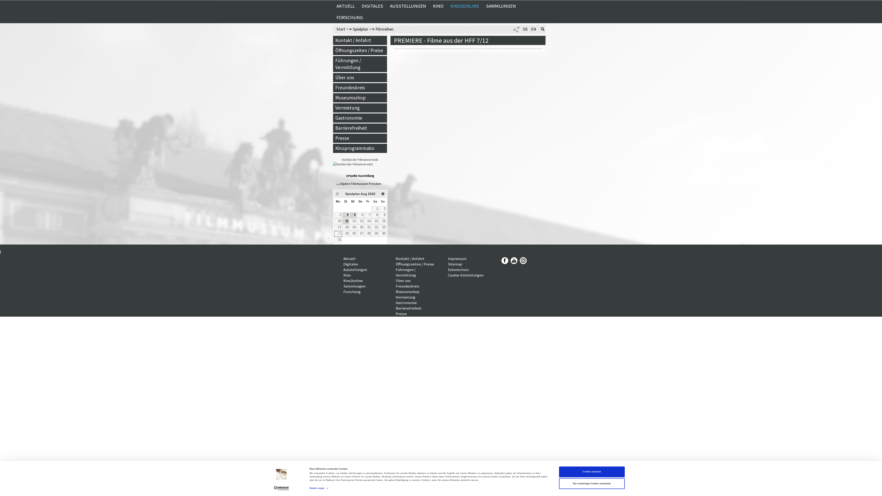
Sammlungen (501, 6)
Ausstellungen (408, 6)
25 (346, 233)
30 (383, 233)
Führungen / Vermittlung (348, 63)
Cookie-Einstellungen (465, 275)
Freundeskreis (350, 88)
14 (368, 221)
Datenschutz (458, 269)
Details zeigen (317, 488)
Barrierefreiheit (351, 128)
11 (346, 221)
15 (376, 221)
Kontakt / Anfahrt (353, 40)
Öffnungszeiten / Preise (359, 50)
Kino (438, 6)
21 (368, 227)
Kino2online (464, 6)
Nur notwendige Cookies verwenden (592, 483)
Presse (342, 138)
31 (339, 239)
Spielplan (360, 29)
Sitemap (455, 264)
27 (361, 233)
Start (340, 29)
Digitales (372, 6)
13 (361, 221)
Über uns (344, 77)
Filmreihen (384, 29)
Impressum (457, 258)
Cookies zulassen (592, 472)
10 (339, 221)
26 (354, 233)
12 (354, 221)
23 (383, 227)
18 (346, 227)
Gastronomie (348, 118)
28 (368, 233)
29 (376, 233)
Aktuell (345, 6)
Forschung (349, 17)
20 (361, 227)
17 (339, 227)
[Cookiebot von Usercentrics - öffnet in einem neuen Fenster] (281, 488)
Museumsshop (350, 98)
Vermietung (347, 108)
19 (354, 227)
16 (383, 221)
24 (339, 233)
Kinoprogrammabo (354, 148)
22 (376, 227)
